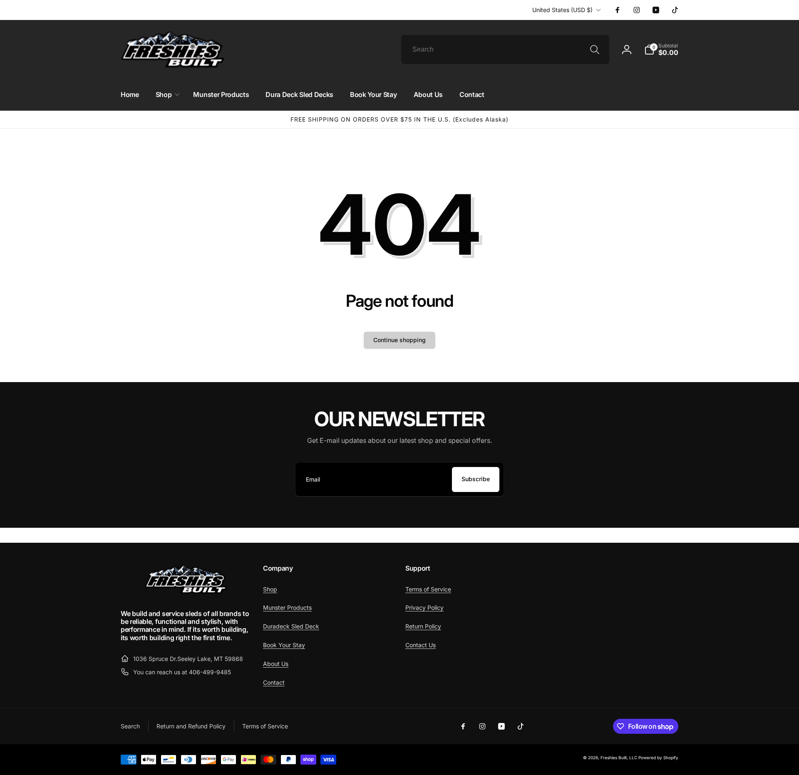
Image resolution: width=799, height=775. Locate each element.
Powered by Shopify (658, 757)
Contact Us (420, 644)
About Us (275, 663)
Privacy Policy (424, 607)
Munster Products (287, 607)
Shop (270, 589)
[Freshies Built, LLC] (186, 592)
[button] (661, 49)
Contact (274, 682)
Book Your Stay (284, 644)
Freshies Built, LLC (618, 757)
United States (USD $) (562, 9)
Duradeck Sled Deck (291, 626)
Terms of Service (428, 589)
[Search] (594, 49)
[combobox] (505, 49)
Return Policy (423, 626)
